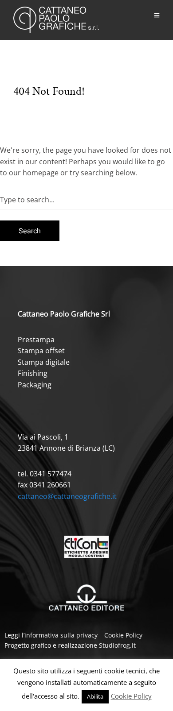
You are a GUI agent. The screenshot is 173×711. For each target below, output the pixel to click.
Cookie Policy (123, 635)
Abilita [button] (95, 696)
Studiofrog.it (117, 645)
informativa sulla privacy (61, 635)
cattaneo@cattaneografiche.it (67, 496)
